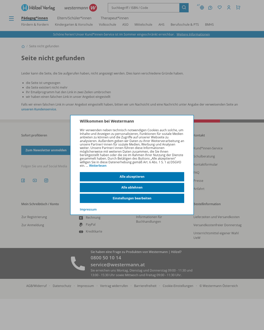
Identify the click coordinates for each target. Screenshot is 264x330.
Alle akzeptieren (132, 176)
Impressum (88, 209)
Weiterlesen (97, 165)
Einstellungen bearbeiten (132, 198)
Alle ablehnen (132, 187)
